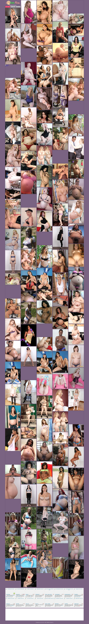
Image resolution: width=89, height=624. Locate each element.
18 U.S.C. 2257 (43, 622)
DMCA (48, 622)
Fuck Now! (18, 6)
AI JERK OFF (13, 6)
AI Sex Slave (7, 6)
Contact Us (51, 622)
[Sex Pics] (13, 3)
